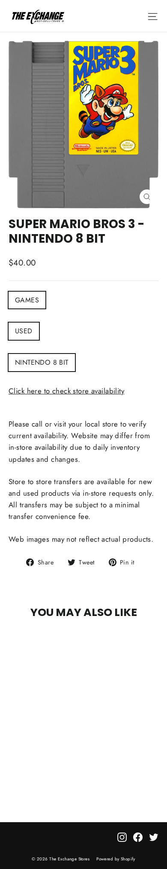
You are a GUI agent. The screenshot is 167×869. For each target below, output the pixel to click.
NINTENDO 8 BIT (42, 362)
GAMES (27, 300)
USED (24, 331)
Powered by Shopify (115, 859)
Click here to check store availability (66, 391)
